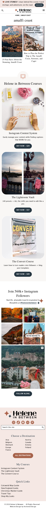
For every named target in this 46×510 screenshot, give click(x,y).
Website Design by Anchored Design (23, 506)
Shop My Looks (7, 496)
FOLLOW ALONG (23, 393)
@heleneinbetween (28, 303)
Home (17, 15)
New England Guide (9, 488)
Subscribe (39, 5)
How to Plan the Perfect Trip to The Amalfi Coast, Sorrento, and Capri (34, 57)
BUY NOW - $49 (23, 274)
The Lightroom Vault (23, 197)
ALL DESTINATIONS (23, 455)
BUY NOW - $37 (23, 210)
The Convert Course (23, 261)
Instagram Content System (23, 133)
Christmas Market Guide (11, 491)
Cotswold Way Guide (10, 485)
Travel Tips (6, 494)
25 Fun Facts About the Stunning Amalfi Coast (12, 60)
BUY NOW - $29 (23, 146)
